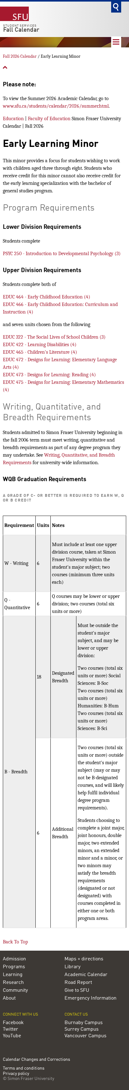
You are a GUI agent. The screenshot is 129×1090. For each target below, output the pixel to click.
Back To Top (15, 942)
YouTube (12, 1036)
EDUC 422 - (39, 344)
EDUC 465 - (40, 352)
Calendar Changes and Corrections (36, 1059)
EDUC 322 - (54, 337)
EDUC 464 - (46, 297)
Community (15, 990)
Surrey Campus (81, 1029)
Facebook (13, 1022)
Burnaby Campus (83, 1022)
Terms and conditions (23, 1068)
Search (116, 7)
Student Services (20, 25)
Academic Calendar (85, 974)
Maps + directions (83, 959)
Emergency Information (90, 998)
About (9, 998)
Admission (14, 959)
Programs (14, 966)
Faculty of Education (49, 118)
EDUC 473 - (49, 375)
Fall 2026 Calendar (20, 56)
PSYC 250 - (62, 253)
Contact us (76, 1014)
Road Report (78, 982)
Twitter (10, 1029)
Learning (13, 974)
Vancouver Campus (85, 1036)
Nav (116, 41)
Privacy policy (16, 1074)
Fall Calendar (21, 30)
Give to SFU (76, 990)
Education (13, 118)
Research (13, 982)
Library (72, 966)
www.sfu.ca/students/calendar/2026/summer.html (56, 106)
